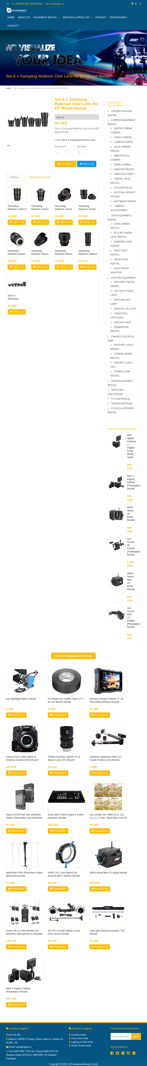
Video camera (123, 137)
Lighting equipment (123, 278)
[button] (140, 4)
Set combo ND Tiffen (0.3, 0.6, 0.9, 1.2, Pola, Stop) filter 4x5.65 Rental (108, 817)
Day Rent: (60, 146)
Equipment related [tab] (40, 177)
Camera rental (78, 1035)
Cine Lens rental (79, 1038)
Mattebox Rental (125, 201)
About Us (24, 17)
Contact (13, 26)
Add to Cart (88, 164)
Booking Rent (67, 164)
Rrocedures (118, 17)
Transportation (121, 403)
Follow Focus (123, 187)
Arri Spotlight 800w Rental (21, 698)
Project (100, 17)
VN (7, 4)
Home (10, 17)
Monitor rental (124, 169)
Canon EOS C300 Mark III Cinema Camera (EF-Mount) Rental (22, 760)
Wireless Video (124, 174)
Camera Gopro (123, 142)
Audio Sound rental (81, 1045)
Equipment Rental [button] (45, 17)
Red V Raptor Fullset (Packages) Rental (133, 482)
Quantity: (82, 146)
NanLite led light (125, 308)
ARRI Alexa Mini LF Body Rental (108, 872)
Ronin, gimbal (122, 164)
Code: (75, 140)
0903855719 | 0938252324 (29, 4)
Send (136, 1036)
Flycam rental (120, 399)
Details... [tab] (15, 177)
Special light (122, 322)
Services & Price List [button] (76, 17)
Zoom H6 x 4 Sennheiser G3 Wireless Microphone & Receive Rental (24, 933)
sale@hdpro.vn (56, 4)
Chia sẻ (60, 117)
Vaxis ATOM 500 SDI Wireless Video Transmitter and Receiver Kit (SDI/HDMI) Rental (24, 817)
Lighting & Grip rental (82, 1042)
